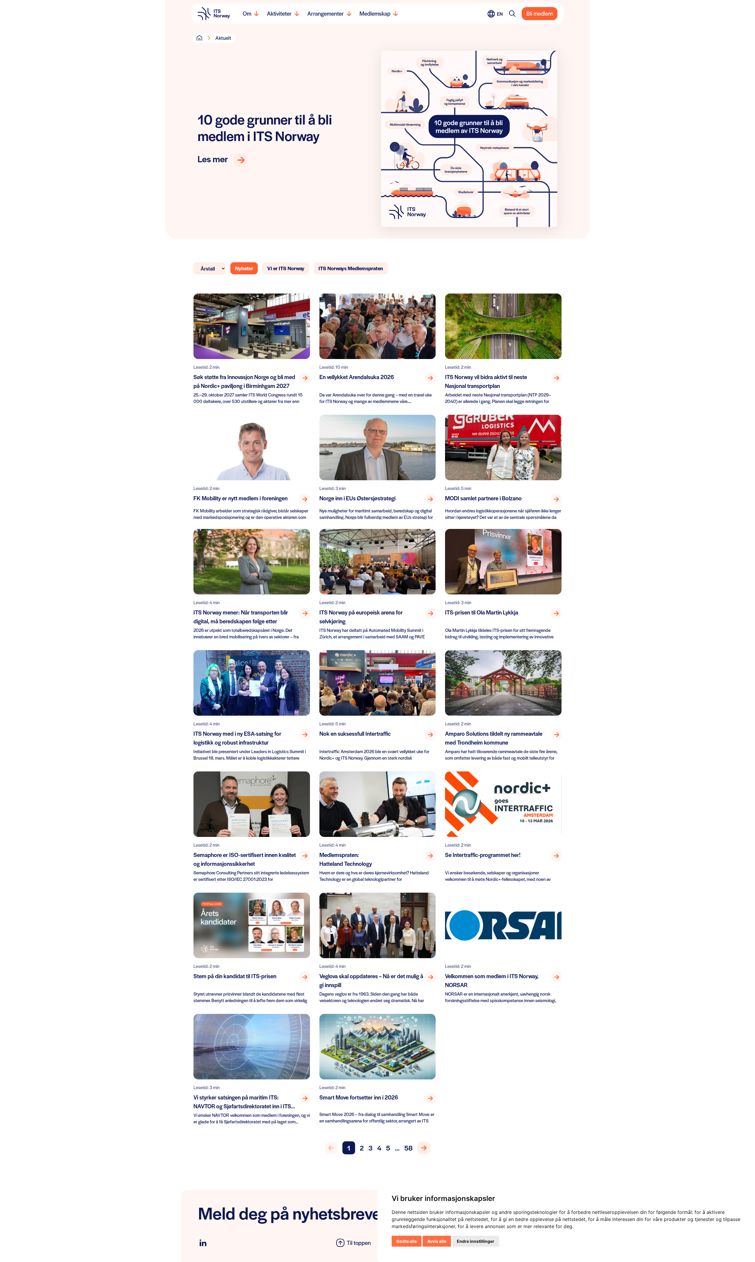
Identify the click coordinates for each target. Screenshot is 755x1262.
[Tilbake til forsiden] (214, 13)
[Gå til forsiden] (199, 38)
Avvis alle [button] (436, 1241)
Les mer (213, 159)
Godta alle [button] (406, 1241)
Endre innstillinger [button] (475, 1241)
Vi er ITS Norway (285, 268)
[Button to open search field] (512, 13)
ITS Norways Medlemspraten (351, 268)
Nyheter (244, 268)
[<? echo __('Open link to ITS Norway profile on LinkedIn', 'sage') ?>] (203, 1243)
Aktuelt (223, 37)
